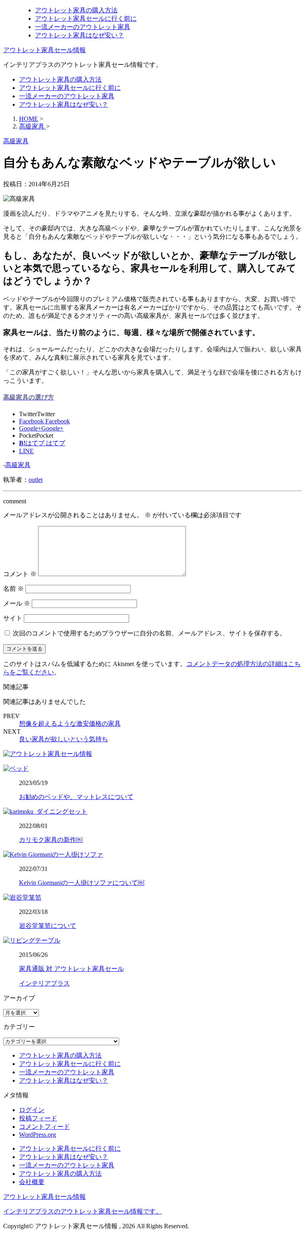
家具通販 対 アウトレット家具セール (71, 968)
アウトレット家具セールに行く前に (86, 18)
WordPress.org (37, 1134)
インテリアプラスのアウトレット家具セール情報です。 (82, 1211)
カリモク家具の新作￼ (51, 839)
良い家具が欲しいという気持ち (63, 739)
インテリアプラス (44, 983)
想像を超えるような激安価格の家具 (70, 723)
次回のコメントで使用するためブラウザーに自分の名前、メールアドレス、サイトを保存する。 (149, 633)
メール (16, 603)
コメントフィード (44, 1126)
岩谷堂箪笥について (47, 925)
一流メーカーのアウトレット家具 (82, 26)
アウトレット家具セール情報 (44, 50)
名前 (13, 588)
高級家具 (18, 465)
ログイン (31, 1109)
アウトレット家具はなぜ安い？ (79, 35)
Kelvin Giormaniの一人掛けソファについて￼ (81, 882)
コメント (20, 574)
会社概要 (31, 1182)
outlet (35, 479)
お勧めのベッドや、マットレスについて (76, 796)
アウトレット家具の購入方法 (76, 10)
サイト (12, 618)
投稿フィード (38, 1118)
